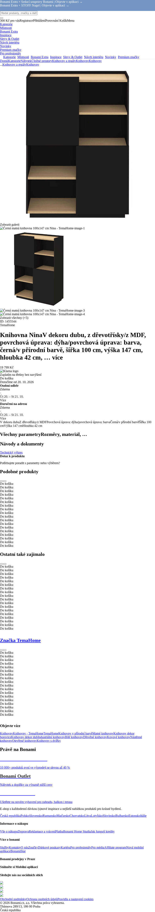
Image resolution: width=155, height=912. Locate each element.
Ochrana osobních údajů (42, 899)
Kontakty (15, 847)
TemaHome (50, 733)
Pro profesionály (80, 847)
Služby (4, 847)
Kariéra (65, 847)
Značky (33, 847)
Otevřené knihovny (24, 740)
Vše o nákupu (9, 831)
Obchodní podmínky (13, 899)
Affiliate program (115, 847)
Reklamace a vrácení (42, 831)
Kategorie (14, 61)
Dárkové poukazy (49, 847)
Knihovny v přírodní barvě (75, 733)
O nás (24, 847)
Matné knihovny (102, 733)
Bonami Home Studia (77, 831)
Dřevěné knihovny (95, 737)
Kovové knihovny (118, 737)
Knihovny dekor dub (24, 737)
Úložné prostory (41, 61)
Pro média (97, 847)
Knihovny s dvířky (49, 740)
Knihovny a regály (64, 61)
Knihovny (95, 61)
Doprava (23, 831)
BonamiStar (18, 851)
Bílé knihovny (74, 737)
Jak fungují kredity (103, 831)
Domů (4, 61)
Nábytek (26, 61)
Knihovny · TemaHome (28, 733)
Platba (59, 831)
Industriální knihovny (51, 737)
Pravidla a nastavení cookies (75, 899)
